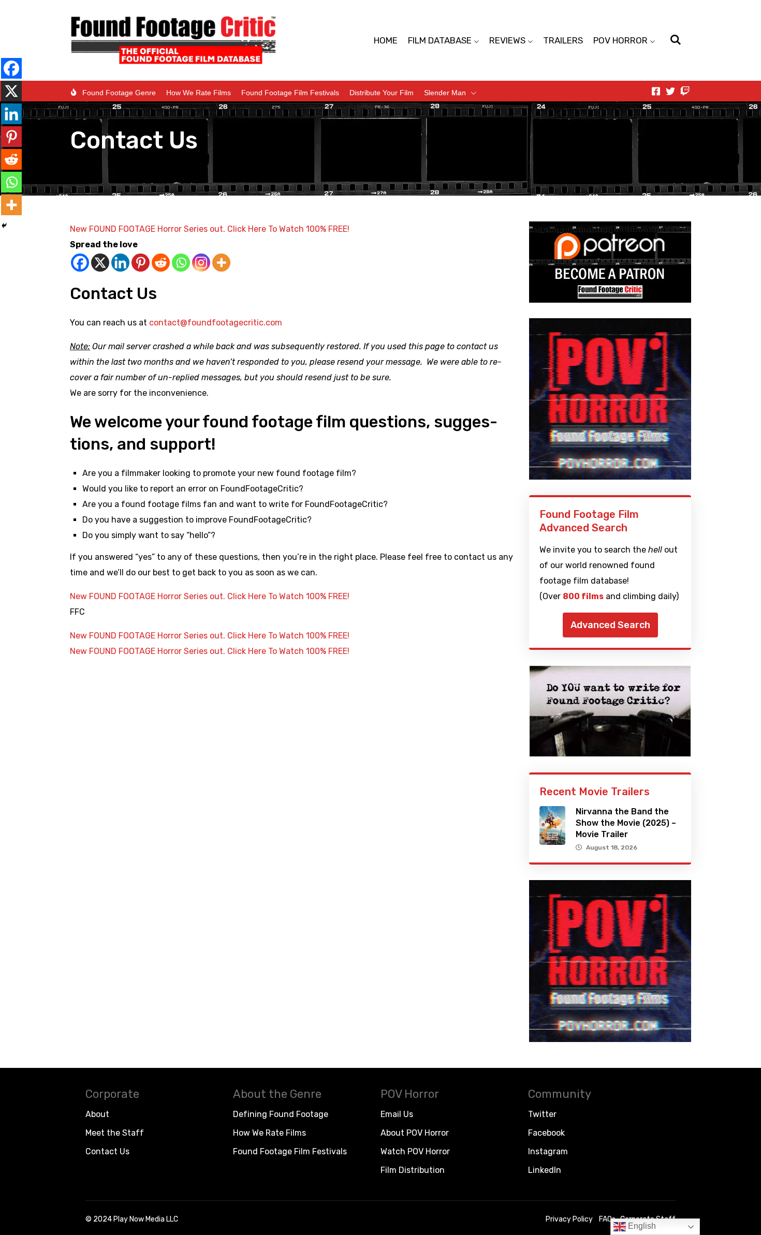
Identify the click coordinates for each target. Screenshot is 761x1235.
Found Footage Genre (119, 92)
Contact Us (107, 1151)
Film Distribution (412, 1170)
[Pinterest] (140, 263)
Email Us (396, 1114)
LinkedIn (544, 1170)
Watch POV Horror (415, 1151)
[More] (221, 263)
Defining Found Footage (280, 1114)
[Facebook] (80, 263)
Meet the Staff (114, 1133)
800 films (583, 596)
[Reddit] (161, 263)
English (641, 1226)
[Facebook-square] (656, 91)
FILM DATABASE (440, 40)
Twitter (542, 1114)
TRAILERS (563, 40)
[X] (100, 263)
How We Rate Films (198, 92)
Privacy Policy (569, 1219)
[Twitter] (670, 91)
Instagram (548, 1151)
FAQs (607, 1219)
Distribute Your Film (381, 92)
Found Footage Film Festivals (290, 92)
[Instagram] (201, 263)
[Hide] (4, 225)
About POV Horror (414, 1133)
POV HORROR (620, 40)
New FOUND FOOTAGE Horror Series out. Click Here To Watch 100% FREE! (209, 229)
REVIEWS (507, 40)
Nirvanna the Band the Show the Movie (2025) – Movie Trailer (626, 823)
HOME (386, 40)
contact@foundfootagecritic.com (215, 323)
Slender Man (445, 92)
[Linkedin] (120, 263)
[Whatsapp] (181, 263)
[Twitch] (685, 91)
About (97, 1114)
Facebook (546, 1133)
